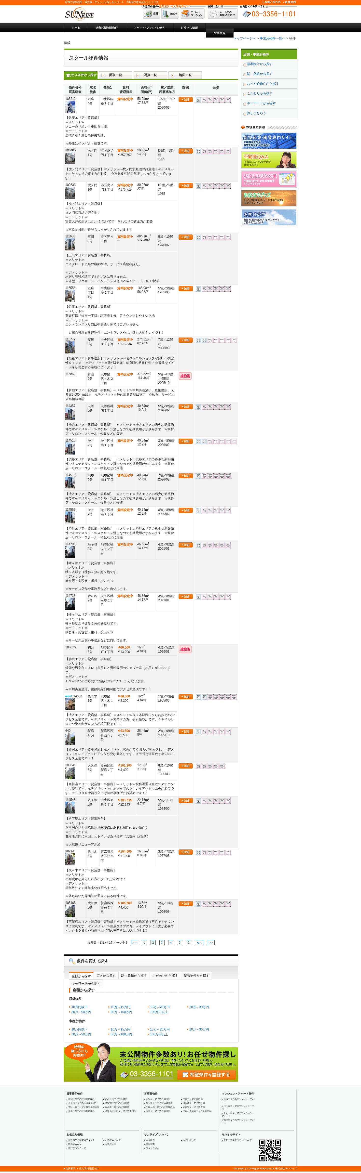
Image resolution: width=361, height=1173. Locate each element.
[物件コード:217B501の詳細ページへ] (75, 808)
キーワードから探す (86, 983)
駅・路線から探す (134, 976)
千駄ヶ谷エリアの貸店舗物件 (160, 1107)
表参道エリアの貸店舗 (194, 1107)
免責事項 (70, 1168)
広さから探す (106, 976)
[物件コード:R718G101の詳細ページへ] (75, 552)
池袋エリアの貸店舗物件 (158, 1111)
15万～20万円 (160, 1007)
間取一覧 (115, 75)
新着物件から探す (196, 976)
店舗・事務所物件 (256, 54)
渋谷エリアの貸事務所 (116, 1099)
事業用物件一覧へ (272, 38)
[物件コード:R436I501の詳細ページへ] (75, 773)
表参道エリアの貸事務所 (117, 1107)
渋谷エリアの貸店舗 (193, 1099)
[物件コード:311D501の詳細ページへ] (75, 158)
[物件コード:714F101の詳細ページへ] (75, 704)
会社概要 (150, 1140)
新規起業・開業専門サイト (81, 1140)
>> (211, 942)
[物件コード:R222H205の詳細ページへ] (75, 347)
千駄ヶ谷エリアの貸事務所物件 (83, 1107)
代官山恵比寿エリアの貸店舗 (197, 1111)
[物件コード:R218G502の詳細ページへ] (75, 107)
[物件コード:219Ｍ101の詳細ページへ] (75, 296)
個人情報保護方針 (89, 1168)
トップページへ (245, 38)
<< (134, 942)
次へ (199, 942)
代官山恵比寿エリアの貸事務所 (120, 1111)
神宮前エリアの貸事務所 (117, 1103)
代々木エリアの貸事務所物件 (82, 1103)
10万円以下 (79, 1007)
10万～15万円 (120, 1007)
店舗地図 (150, 1144)
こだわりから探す (165, 976)
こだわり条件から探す (81, 75)
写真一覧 (150, 75)
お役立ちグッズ (113, 1140)
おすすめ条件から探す (263, 83)
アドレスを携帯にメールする (237, 1140)
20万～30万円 (199, 1007)
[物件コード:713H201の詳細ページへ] (75, 859)
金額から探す (81, 976)
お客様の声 (110, 1144)
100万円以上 (159, 1012)
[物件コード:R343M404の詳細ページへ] (75, 244)
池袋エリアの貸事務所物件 (81, 1111)
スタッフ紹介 (152, 1148)
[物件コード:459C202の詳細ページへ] (75, 738)
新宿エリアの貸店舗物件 (158, 1099)
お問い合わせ (189, 1140)
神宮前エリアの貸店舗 (194, 1103)
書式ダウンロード (77, 1148)
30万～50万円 (81, 1012)
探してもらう (256, 113)
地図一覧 (185, 75)
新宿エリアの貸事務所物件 (81, 1099)
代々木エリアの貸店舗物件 (159, 1103)
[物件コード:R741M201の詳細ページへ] (75, 414)
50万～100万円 (121, 1012)
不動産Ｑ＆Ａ (74, 1144)
